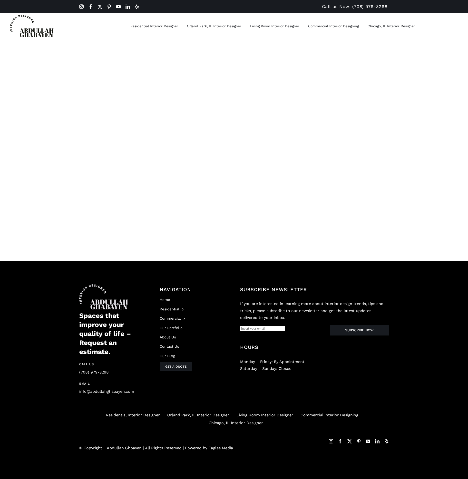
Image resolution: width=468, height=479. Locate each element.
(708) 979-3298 (94, 372)
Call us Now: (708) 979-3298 (354, 6)
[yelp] (137, 6)
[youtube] (118, 6)
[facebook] (90, 6)
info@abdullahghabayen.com (106, 391)
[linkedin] (128, 6)
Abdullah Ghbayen (124, 448)
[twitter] (100, 6)
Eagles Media (220, 448)
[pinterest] (109, 6)
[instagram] (81, 6)
